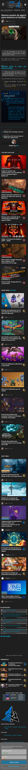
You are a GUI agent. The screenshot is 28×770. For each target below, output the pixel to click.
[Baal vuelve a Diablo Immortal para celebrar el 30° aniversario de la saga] (13, 251)
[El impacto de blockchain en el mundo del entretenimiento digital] (13, 539)
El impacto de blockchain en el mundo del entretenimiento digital (11, 549)
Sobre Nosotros (8, 727)
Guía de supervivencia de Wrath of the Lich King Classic (11, 475)
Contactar (15, 727)
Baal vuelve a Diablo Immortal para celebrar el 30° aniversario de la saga (11, 261)
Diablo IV (4, 167)
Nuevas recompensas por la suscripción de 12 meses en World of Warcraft (11, 311)
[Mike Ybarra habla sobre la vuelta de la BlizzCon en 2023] (13, 587)
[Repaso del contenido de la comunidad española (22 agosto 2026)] (13, 208)
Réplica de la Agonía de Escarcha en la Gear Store (10, 498)
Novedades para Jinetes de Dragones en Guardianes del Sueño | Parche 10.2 (11, 338)
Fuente (6, 93)
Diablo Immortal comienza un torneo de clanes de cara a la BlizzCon (11, 196)
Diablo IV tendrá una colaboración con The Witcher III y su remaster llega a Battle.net (11, 173)
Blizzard (4, 494)
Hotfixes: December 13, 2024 (9, 610)
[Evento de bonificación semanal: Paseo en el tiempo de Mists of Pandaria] (12, 405)
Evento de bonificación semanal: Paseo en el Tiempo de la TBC (11, 443)
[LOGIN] (25, 4)
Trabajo (6, 728)
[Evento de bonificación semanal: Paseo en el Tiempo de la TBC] (12, 431)
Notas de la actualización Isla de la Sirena (12, 625)
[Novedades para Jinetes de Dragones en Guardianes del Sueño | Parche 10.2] (12, 327)
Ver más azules (5, 636)
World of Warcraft (7, 570)
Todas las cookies (14, 762)
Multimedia (5, 236)
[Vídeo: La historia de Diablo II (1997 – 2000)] (13, 230)
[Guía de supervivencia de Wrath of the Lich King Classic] (13, 466)
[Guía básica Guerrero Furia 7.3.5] (4, 670)
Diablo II (4, 214)
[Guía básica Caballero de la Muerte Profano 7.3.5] (4, 686)
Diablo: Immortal (6, 192)
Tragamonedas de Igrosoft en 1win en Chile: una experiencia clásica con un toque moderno (11, 524)
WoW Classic (5, 470)
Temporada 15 (5, 277)
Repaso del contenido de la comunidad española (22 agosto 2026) (10, 218)
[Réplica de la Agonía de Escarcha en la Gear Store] (13, 489)
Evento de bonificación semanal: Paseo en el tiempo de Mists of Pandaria (11, 416)
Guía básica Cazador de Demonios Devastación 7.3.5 (11, 573)
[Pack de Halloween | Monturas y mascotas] (12, 354)
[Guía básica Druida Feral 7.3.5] (4, 680)
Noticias (13, 290)
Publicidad (19, 735)
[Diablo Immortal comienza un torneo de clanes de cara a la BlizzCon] (13, 186)
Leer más (10, 747)
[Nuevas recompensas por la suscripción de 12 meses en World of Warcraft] (12, 300)
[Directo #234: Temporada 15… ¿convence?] (13, 273)
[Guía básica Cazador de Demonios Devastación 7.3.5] (13, 564)
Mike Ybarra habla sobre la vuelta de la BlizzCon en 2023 (11, 597)
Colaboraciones (22, 727)
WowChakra (5, 517)
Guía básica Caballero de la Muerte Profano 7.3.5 (15, 685)
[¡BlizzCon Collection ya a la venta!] (12, 379)
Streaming (5, 279)
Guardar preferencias (14, 766)
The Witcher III (6, 168)
